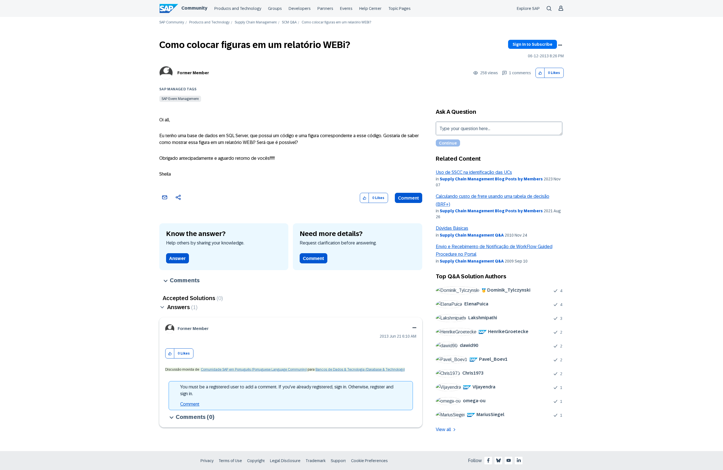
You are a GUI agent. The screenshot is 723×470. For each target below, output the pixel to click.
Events (346, 8)
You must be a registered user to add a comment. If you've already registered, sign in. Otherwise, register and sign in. (286, 390)
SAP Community (171, 22)
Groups (275, 8)
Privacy (207, 460)
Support (338, 460)
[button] (540, 73)
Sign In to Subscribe (532, 44)
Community (194, 8)
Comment (408, 198)
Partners (325, 8)
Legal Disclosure (285, 460)
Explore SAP (528, 8)
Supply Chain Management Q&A (472, 235)
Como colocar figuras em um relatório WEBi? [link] (336, 22)
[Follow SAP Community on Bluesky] (498, 460)
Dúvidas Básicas (452, 228)
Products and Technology (237, 8)
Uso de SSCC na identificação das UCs (474, 172)
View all (443, 429)
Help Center (370, 8)
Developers (300, 8)
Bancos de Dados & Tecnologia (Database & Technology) (360, 369)
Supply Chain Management (256, 22)
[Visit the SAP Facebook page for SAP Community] (488, 460)
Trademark (316, 460)
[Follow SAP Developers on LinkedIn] (519, 460)
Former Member (193, 73)
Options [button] (560, 45)
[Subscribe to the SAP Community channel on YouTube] (508, 460)
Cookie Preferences (369, 460)
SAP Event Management (180, 99)
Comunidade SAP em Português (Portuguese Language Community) (254, 369)
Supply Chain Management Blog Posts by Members (491, 179)
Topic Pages (399, 8)
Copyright (256, 460)
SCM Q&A (289, 22)
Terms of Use (230, 460)
